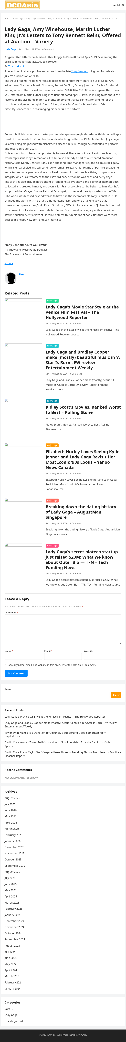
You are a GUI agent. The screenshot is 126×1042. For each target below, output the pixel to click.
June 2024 (11, 958)
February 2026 (13, 835)
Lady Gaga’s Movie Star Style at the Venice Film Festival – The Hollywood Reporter (82, 312)
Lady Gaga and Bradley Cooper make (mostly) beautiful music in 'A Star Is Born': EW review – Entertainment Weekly (83, 360)
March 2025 (12, 902)
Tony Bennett (79, 71)
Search (9, 689)
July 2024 (10, 952)
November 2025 (14, 853)
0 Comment (48, 49)
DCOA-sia (50, 1034)
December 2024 (14, 921)
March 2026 (12, 829)
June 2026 (11, 810)
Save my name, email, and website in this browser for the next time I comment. (52, 664)
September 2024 (15, 939)
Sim (20, 49)
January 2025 (13, 915)
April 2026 (11, 822)
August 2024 (12, 945)
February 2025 (13, 908)
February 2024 (13, 982)
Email (48, 651)
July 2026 (10, 804)
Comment (11, 612)
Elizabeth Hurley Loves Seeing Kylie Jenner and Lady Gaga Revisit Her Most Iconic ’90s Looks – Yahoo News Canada (82, 459)
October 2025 (13, 859)
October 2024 (13, 933)
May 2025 (10, 890)
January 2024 (13, 988)
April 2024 (11, 970)
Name (9, 651)
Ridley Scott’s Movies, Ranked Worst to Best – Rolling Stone (83, 409)
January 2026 (13, 841)
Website (88, 651)
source (9, 263)
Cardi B (9, 1009)
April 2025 (11, 896)
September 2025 (15, 866)
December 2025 (14, 847)
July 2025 (10, 878)
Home (7, 18)
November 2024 (14, 927)
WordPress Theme (66, 1034)
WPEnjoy (82, 1034)
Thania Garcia (16, 66)
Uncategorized (14, 1021)
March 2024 (12, 976)
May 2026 (10, 816)
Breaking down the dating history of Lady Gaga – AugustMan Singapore (81, 512)
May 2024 (10, 964)
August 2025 (12, 872)
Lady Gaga (18, 18)
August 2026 (12, 798)
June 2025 (11, 884)
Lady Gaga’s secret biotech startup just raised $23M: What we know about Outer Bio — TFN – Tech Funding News (82, 559)
